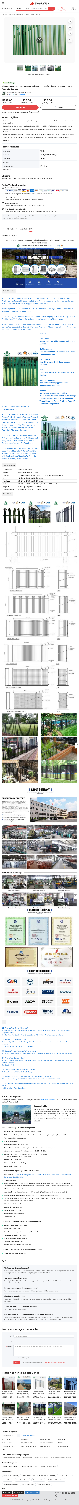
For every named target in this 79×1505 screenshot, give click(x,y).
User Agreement (50, 1500)
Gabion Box (12, 1177)
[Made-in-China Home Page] (39, 3)
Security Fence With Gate (10, 1466)
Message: (10, 1346)
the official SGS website (47, 1100)
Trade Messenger (32, 1492)
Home (3, 14)
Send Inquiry (20, 107)
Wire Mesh (31, 1175)
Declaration (60, 1500)
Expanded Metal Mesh (46, 1443)
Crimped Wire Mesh (26, 1443)
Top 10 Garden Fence (28, 1484)
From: (11, 1336)
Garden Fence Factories (10, 1475)
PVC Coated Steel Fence (10, 1484)
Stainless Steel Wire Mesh (28, 1446)
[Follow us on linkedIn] (56, 1495)
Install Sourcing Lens (11, 1495)
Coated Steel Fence (38, 1480)
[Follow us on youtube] (72, 1492)
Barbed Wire (62, 1439)
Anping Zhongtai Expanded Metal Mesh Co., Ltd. (21, 92)
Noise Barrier (55, 1175)
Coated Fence (7, 1480)
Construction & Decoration (15, 14)
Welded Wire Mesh (45, 1446)
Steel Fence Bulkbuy (44, 1484)
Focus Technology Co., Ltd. (26, 1500)
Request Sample (34, 112)
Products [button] (19, 8)
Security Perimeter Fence (48, 1466)
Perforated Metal (63, 1446)
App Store (7, 1492)
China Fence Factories (28, 1475)
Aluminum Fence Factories (47, 1475)
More (3, 1450)
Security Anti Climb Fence (29, 1466)
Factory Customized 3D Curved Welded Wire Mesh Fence (23, 1419)
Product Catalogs (29, 1435)
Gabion (60, 1443)
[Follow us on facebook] (63, 1492)
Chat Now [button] (60, 107)
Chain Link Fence (7, 1443)
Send (16, 1362)
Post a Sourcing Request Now (55, 1362)
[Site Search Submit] (51, 9)
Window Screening (45, 1439)
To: (12, 1341)
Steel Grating (23, 1175)
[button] (3, 3)
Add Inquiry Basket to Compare (39, 74)
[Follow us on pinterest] (74, 1492)
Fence (27, 14)
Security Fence (35, 14)
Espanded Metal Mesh (43, 1175)
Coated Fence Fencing (22, 1480)
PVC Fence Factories (65, 1475)
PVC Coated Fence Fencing (56, 1480)
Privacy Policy (69, 1500)
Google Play (18, 1492)
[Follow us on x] (66, 1492)
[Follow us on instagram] (69, 1492)
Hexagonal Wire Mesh (8, 1446)
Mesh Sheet (20, 1177)
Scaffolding (24, 1439)
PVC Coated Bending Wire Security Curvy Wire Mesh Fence (54, 1419)
